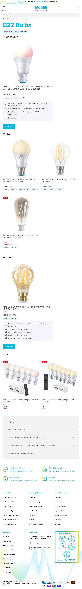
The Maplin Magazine (9, 524)
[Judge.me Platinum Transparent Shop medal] (71, 538)
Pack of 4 (21, 98)
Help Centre (58, 497)
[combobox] (41, 15)
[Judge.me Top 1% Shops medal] (71, 546)
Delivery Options (60, 506)
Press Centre (7, 541)
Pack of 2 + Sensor (24, 189)
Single (6, 98)
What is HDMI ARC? (9, 506)
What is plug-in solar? (9, 497)
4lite (4, 91)
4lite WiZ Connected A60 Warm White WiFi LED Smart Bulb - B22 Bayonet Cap (19, 180)
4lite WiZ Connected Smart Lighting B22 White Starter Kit (58, 401)
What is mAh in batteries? (10, 520)
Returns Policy (7, 568)
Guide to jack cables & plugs (12, 515)
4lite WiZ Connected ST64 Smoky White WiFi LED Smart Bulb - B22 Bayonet (20, 236)
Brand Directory (34, 511)
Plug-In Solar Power (41, 2)
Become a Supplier (9, 559)
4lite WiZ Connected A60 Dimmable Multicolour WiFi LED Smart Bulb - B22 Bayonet (28, 87)
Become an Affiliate (9, 554)
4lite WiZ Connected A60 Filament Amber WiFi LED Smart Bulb (27, 308)
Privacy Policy (7, 572)
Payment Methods (60, 511)
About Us (6, 537)
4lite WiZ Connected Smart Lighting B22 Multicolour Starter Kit (21, 401)
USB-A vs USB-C (8, 502)
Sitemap (57, 524)
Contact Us (58, 520)
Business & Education (35, 506)
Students (31, 520)
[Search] (4, 15)
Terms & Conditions (9, 563)
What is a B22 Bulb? (16, 31)
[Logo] (41, 8)
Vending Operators (9, 550)
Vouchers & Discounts (36, 524)
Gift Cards (32, 515)
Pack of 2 (13, 98)
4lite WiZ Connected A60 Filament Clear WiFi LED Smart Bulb (59, 180)
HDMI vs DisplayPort (9, 511)
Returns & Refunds (61, 515)
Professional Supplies (35, 502)
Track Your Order (60, 502)
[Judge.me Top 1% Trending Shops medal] (67, 554)
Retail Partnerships (9, 545)
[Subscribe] (50, 543)
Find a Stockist (33, 497)
